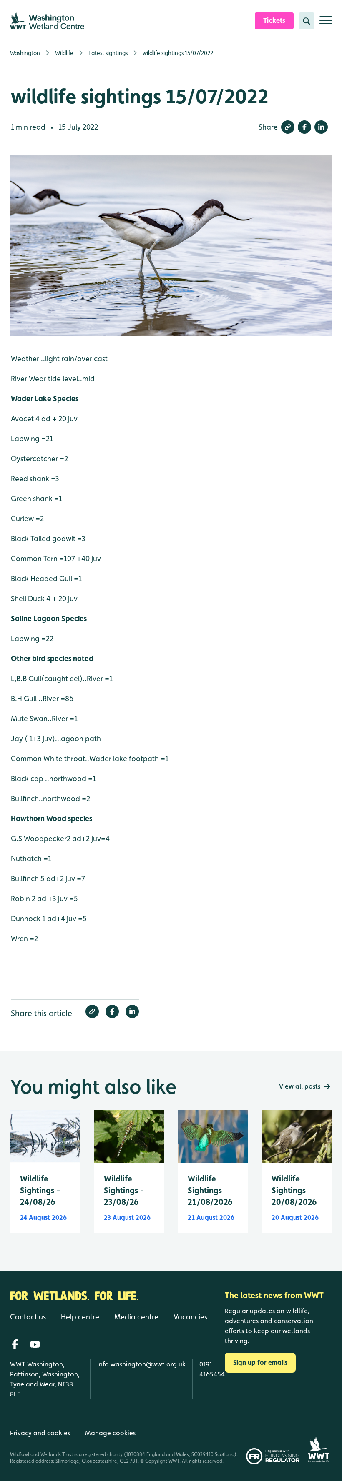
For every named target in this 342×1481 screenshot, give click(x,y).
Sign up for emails (260, 1362)
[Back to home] (318, 1441)
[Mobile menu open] (325, 23)
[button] (287, 127)
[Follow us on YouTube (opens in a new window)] (35, 1344)
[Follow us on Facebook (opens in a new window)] (15, 1344)
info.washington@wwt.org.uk (141, 1364)
